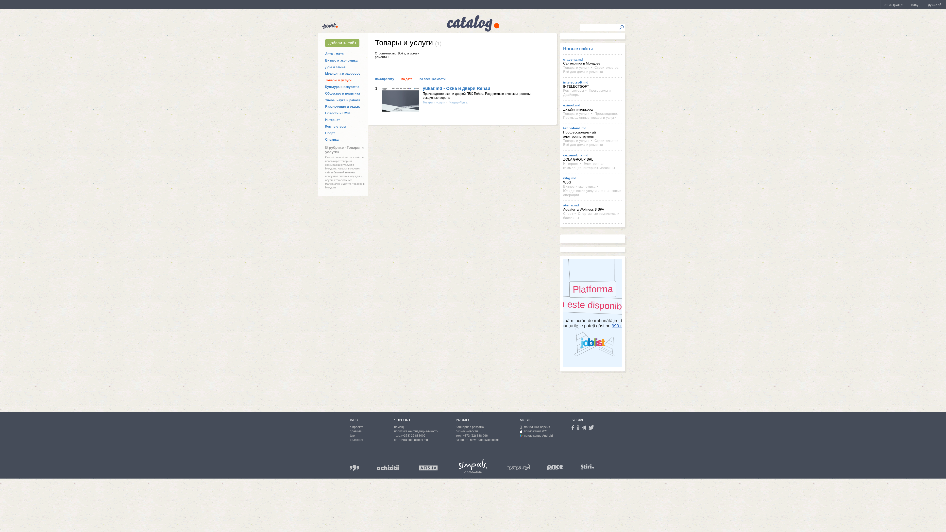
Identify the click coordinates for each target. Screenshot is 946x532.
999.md (354, 468)
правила (356, 431)
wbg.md (569, 178)
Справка (331, 139)
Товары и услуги (338, 80)
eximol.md (571, 105)
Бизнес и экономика (341, 60)
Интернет (332, 120)
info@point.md (418, 440)
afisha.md (428, 468)
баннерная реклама (470, 427)
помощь (399, 427)
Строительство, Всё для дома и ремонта (591, 70)
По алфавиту (384, 79)
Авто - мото (334, 54)
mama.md (518, 467)
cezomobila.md (576, 155)
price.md (555, 467)
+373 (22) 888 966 (475, 435)
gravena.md (573, 59)
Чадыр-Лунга (458, 102)
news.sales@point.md (485, 440)
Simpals (473, 464)
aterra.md (571, 205)
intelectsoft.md (576, 82)
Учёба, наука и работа (342, 100)
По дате (406, 79)
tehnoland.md (575, 128)
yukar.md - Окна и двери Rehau (456, 88)
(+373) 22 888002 (413, 435)
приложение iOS (535, 431)
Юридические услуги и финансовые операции (592, 193)
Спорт (330, 133)
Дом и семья (335, 67)
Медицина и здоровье (342, 73)
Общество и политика (342, 93)
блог (353, 435)
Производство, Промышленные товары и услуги (590, 116)
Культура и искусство (342, 87)
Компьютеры (335, 126)
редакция (356, 440)
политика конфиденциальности (416, 431)
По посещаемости (432, 79)
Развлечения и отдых (342, 106)
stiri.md (587, 467)
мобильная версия (537, 427)
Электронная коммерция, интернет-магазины (589, 166)
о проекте (357, 427)
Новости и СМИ (337, 113)
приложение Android (538, 435)
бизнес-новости (467, 431)
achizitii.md (388, 467)
